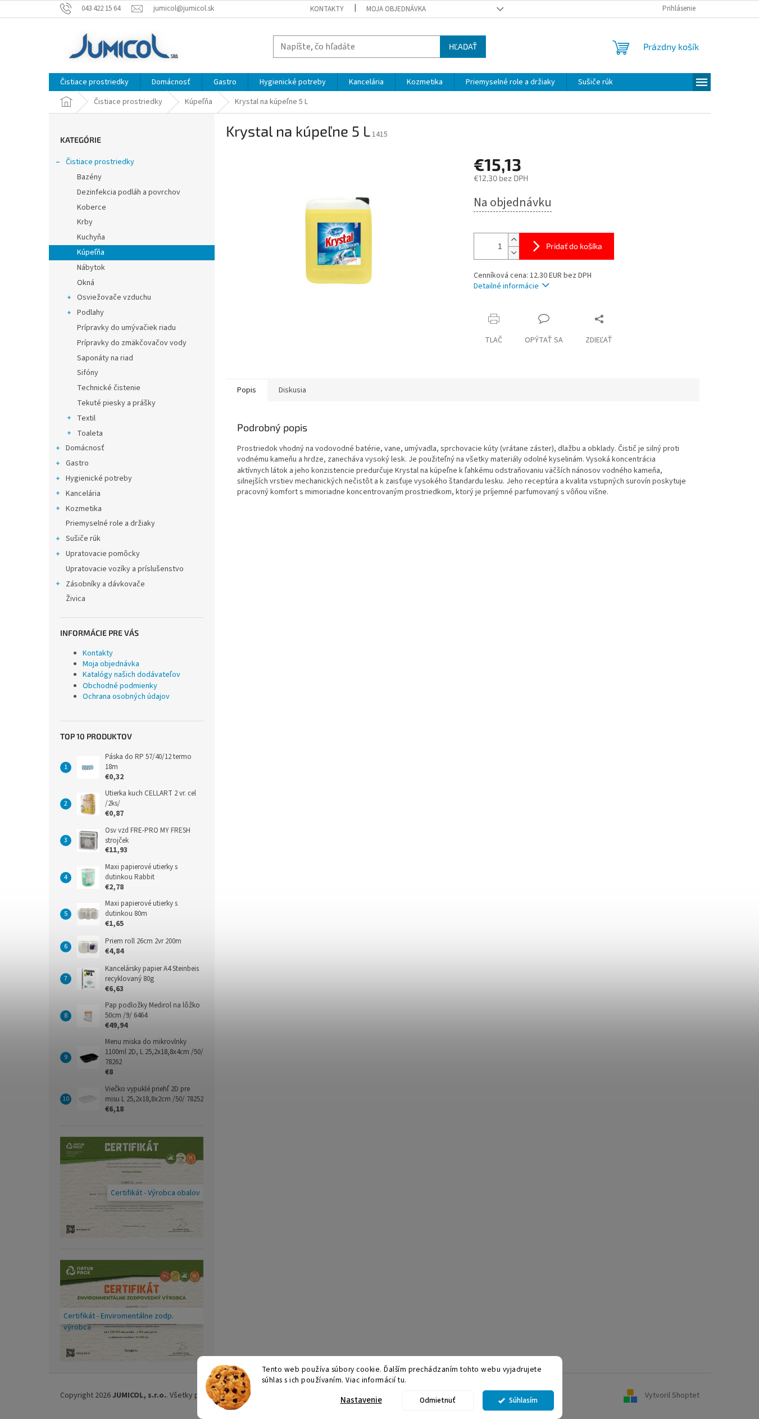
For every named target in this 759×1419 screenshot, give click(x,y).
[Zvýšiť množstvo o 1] (513, 239)
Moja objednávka (396, 9)
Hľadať (463, 46)
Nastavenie (361, 1400)
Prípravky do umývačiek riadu (126, 327)
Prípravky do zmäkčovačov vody (132, 343)
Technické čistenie (108, 388)
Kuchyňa (91, 237)
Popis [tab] (246, 390)
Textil (86, 418)
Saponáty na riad (105, 358)
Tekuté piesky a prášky (116, 403)
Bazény (89, 177)
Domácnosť (85, 448)
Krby (85, 222)
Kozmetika (84, 508)
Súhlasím (523, 1400)
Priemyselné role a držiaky (110, 523)
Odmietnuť (438, 1400)
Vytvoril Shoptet (672, 1396)
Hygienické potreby (99, 478)
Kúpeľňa (90, 252)
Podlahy (90, 312)
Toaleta (90, 433)
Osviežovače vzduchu (114, 297)
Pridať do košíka (574, 246)
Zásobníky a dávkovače (105, 584)
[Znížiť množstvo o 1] (513, 252)
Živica (75, 598)
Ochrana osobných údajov (126, 696)
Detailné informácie (506, 286)
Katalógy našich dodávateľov (131, 674)
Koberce (91, 207)
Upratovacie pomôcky (103, 553)
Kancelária (83, 493)
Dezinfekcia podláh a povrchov (128, 192)
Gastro (77, 463)
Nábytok (91, 267)
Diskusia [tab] (292, 390)
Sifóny (87, 372)
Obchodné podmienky (120, 686)
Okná (85, 282)
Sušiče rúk (83, 538)
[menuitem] (94, 82)
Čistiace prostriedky (100, 162)
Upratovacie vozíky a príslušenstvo (125, 569)
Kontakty (327, 9)
